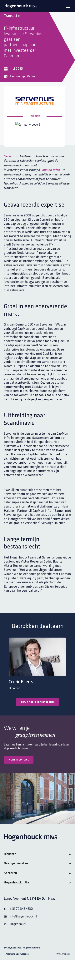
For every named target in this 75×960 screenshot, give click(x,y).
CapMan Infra (50, 170)
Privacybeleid (63, 954)
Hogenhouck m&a (31, 948)
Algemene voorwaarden (17, 954)
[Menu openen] (68, 6)
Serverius (10, 156)
